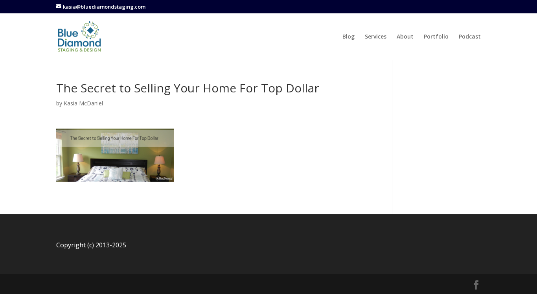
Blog (348, 37)
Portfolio (436, 37)
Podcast (470, 37)
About (405, 37)
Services (375, 37)
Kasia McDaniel (83, 103)
